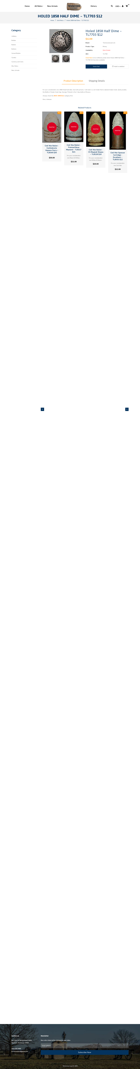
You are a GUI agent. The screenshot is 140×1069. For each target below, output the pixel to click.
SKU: (87, 54)
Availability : (89, 50)
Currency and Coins (17, 62)
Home (52, 20)
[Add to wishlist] (51, 139)
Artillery (14, 36)
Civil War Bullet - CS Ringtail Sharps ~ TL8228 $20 (95, 152)
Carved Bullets (16, 53)
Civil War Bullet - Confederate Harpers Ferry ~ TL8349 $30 (52, 149)
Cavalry (14, 57)
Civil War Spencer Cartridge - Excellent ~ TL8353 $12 (117, 156)
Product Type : (90, 46)
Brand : (88, 43)
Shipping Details (97, 81)
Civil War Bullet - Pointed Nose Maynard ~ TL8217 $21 (73, 148)
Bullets (14, 45)
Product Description (73, 81)
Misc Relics (15, 66)
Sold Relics (60, 20)
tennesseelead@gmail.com (19, 1051)
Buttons (14, 49)
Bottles (14, 40)
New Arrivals (15, 70)
